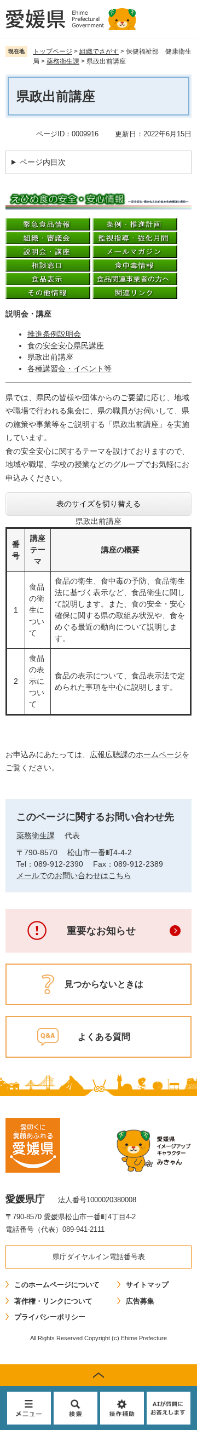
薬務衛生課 (63, 61)
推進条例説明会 (54, 334)
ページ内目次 (43, 162)
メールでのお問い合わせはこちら (73, 875)
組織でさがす (99, 51)
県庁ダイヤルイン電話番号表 (99, 1257)
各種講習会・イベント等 (69, 368)
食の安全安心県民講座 (65, 345)
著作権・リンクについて (53, 1301)
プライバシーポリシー (49, 1317)
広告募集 (140, 1301)
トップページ (52, 51)
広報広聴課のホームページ (136, 754)
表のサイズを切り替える (98, 503)
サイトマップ (147, 1285)
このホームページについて (57, 1285)
